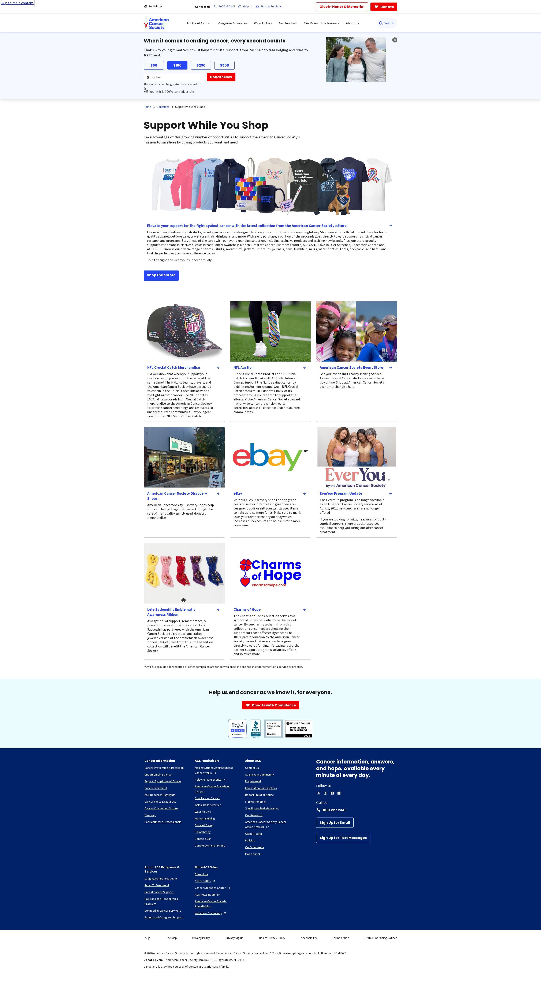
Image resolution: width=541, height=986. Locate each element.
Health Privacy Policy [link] (272, 938)
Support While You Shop (190, 107)
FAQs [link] (147, 938)
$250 (201, 65)
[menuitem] (156, 23)
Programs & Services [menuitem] (232, 23)
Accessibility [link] (309, 938)
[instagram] (325, 793)
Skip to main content (17, 2)
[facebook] (332, 793)
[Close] (394, 39)
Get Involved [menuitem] (288, 23)
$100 (177, 65)
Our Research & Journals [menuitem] (321, 23)
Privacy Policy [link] (201, 938)
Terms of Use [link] (340, 938)
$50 (153, 65)
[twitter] (318, 793)
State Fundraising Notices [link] (381, 938)
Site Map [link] (171, 938)
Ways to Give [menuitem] (263, 23)
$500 (224, 65)
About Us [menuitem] (352, 23)
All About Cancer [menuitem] (199, 23)
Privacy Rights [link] (234, 938)
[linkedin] (339, 793)
